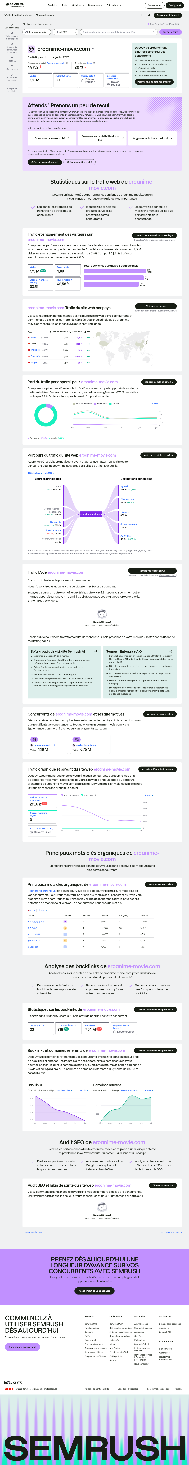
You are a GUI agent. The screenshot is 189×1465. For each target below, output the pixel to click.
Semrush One (91, 1324)
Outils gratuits (116, 1356)
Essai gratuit (175, 5)
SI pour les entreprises (120, 1336)
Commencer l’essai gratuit (22, 1347)
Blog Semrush (165, 1349)
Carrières (138, 1336)
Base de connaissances (170, 1324)
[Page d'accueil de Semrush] (14, 5)
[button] (143, 15)
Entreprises (112, 5)
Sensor (113, 1360)
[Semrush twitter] (20, 1382)
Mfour (112, 1344)
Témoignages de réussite (96, 1348)
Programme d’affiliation (95, 1356)
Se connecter (154, 5)
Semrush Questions (143, 1328)
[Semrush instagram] (8, 1382)
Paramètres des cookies (158, 1389)
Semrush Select (141, 1344)
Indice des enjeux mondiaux (142, 1349)
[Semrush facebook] (17, 1382)
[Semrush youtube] (14, 1382)
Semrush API (165, 1332)
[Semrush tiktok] (11, 1382)
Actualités (139, 1332)
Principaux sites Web (119, 1352)
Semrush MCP (116, 1324)
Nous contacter (141, 1364)
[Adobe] (9, 1389)
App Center (115, 1348)
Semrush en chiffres (94, 1352)
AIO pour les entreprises (121, 1332)
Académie (164, 1328)
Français (178, 1389)
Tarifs (64, 5)
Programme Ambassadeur (165, 1358)
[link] (18, 15)
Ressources (94, 5)
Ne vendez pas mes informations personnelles (143, 1357)
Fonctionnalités (92, 1328)
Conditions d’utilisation (128, 1389)
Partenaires (139, 1340)
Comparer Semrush (94, 1344)
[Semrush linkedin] (5, 1382)
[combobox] (115, 32)
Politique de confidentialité (97, 1389)
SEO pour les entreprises (121, 1328)
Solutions (77, 5)
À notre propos (141, 1324)
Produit (51, 5)
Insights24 (114, 1340)
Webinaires (164, 1353)
